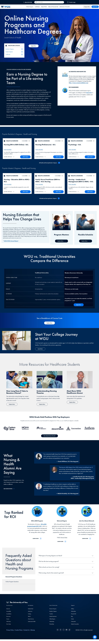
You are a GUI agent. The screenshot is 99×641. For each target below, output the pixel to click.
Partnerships (52, 624)
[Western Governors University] (6, 7)
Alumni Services (31, 619)
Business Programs (53, 608)
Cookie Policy (18, 630)
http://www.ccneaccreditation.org (78, 83)
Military (72, 608)
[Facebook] (60, 630)
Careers (7, 619)
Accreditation (8, 613)
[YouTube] (66, 630)
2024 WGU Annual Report (11, 241)
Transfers (51, 613)
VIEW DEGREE (7, 149)
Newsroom (8, 616)
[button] (9, 157)
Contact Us (26, 630)
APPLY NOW (25, 156)
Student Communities (75, 624)
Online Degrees (52, 619)
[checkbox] (29, 141)
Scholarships (52, 621)
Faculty (72, 619)
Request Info (87, 6)
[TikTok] (69, 630)
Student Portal (30, 608)
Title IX (29, 616)
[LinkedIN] (57, 630)
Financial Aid (73, 613)
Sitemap (33, 630)
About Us (8, 608)
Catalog (29, 613)
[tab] (29, 7)
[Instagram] (63, 630)
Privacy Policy (10, 630)
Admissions (30, 611)
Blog (72, 616)
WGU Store (8, 621)
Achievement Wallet (31, 621)
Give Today (8, 624)
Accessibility (8, 611)
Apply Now (95, 6)
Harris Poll (89, 92)
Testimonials (73, 621)
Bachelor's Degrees (53, 611)
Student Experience (53, 616)
